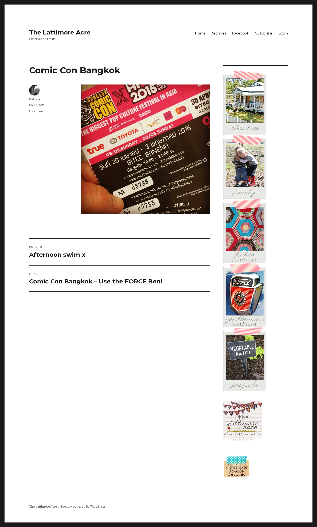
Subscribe (263, 33)
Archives (219, 33)
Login (283, 33)
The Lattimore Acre (60, 32)
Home (200, 33)
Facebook (240, 33)
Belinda (34, 99)
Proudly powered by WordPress (83, 506)
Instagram (36, 111)
